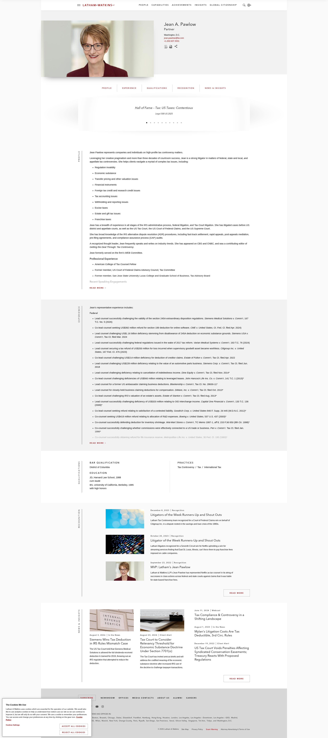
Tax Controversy (186, 467)
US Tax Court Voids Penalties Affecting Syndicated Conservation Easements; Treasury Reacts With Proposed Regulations (221, 653)
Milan (97, 721)
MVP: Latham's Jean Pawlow (170, 567)
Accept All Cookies (74, 726)
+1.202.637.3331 (171, 41)
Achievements (181, 5)
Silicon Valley (181, 721)
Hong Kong (156, 717)
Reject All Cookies (73, 732)
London (174, 717)
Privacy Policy (197, 729)
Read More (237, 593)
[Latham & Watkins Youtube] (97, 707)
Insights (201, 5)
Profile (107, 88)
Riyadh (142, 721)
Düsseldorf (127, 717)
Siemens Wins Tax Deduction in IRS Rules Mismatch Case (110, 641)
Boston (95, 717)
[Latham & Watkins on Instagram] (103, 707)
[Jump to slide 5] (162, 122)
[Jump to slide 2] (150, 122)
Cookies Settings (13, 725)
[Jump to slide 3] (154, 122)
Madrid (234, 717)
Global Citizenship (223, 5)
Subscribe (86, 698)
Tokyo (209, 721)
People (143, 5)
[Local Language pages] (249, 5)
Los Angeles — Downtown (201, 717)
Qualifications (157, 88)
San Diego (150, 721)
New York (113, 721)
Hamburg (146, 717)
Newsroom (108, 698)
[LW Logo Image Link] (99, 5)
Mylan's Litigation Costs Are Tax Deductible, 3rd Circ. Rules (216, 633)
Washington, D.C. (224, 721)
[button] (170, 282)
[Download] (165, 46)
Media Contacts (143, 698)
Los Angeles (184, 717)
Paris (135, 721)
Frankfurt (137, 717)
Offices (124, 698)
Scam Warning (212, 729)
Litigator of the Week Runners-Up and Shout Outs (185, 540)
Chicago (111, 717)
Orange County (125, 721)
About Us (163, 698)
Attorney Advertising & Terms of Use (235, 729)
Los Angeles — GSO (221, 717)
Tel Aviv (201, 721)
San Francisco (162, 721)
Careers (191, 698)
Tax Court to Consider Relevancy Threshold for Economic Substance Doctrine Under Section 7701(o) (161, 645)
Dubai (118, 717)
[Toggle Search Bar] (244, 5)
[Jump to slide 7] (170, 122)
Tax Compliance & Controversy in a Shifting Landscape (219, 617)
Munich (105, 721)
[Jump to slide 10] (181, 122)
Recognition (186, 88)
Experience (129, 88)
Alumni (177, 698)
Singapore (192, 721)
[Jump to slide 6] (166, 122)
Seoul (171, 721)
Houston (166, 717)
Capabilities (160, 5)
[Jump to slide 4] (158, 122)
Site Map (185, 729)
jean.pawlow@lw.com (174, 38)
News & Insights (215, 88)
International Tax (212, 467)
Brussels (103, 717)
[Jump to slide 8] (174, 122)
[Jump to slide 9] (177, 122)
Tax (199, 467)
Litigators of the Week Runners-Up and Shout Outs (186, 515)
